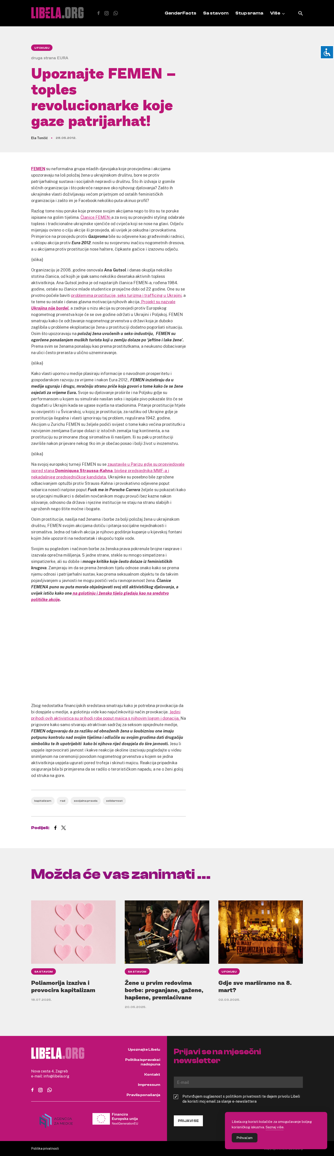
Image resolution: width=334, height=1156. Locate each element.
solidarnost (114, 800)
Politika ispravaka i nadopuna (142, 1062)
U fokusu (41, 47)
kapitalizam (42, 800)
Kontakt (152, 1074)
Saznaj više (275, 1127)
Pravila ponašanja (143, 1095)
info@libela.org (56, 1076)
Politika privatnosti (45, 1148)
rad (62, 800)
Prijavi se (188, 1121)
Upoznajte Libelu (144, 1050)
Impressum (149, 1085)
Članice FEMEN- (95, 217)
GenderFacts (180, 13)
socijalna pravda (85, 800)
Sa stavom (216, 13)
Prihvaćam (245, 1138)
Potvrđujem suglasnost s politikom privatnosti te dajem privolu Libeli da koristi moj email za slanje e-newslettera (241, 1099)
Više (275, 13)
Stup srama (249, 13)
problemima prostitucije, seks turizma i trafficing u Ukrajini (126, 295)
